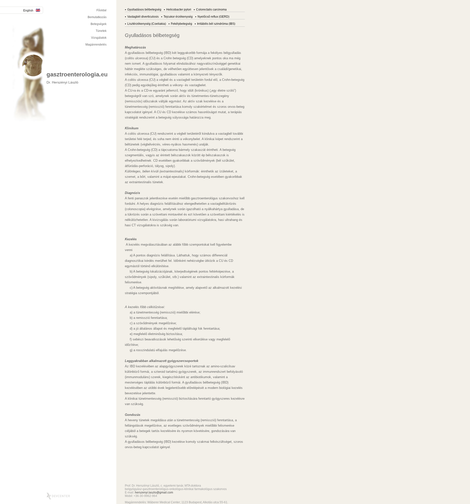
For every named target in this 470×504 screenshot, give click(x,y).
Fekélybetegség (181, 23)
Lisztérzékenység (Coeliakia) (146, 23)
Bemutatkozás (97, 17)
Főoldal (101, 10)
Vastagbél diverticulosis (143, 16)
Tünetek (101, 31)
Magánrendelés (95, 44)
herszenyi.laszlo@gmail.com (154, 492)
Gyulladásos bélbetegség (144, 9)
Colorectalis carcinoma (211, 9)
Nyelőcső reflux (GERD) (213, 16)
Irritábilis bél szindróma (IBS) (216, 23)
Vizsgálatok (98, 37)
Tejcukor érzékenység (178, 16)
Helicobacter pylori (178, 9)
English (28, 10)
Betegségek (98, 24)
